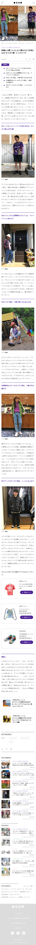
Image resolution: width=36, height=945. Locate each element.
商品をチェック (27, 592)
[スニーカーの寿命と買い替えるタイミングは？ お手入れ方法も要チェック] (5, 842)
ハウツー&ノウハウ (18, 923)
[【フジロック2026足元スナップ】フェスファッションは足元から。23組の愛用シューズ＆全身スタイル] (5, 832)
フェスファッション (25, 738)
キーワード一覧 (27, 886)
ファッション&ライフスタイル (11, 43)
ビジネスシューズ (7, 891)
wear (6, 179)
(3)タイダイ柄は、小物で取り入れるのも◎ (19, 77)
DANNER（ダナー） (26, 891)
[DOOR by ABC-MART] (18, 4)
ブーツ (16, 891)
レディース (21, 889)
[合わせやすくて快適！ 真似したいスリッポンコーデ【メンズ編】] (5, 784)
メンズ (11, 741)
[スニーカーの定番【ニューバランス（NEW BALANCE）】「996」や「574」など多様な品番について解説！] (5, 852)
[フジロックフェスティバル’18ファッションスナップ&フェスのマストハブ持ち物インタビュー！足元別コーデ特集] (5, 774)
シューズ (18, 913)
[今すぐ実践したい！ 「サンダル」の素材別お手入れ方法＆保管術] (5, 862)
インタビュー (6, 889)
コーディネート (13, 738)
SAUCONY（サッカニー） (9, 897)
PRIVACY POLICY (18, 940)
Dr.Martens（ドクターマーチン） (11, 894)
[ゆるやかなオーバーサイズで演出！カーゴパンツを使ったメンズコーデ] (5, 814)
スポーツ (18, 928)
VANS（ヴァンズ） (24, 897)
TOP (2, 43)
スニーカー (29, 889)
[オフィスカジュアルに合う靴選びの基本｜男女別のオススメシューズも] (5, 872)
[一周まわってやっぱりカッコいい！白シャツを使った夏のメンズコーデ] (5, 794)
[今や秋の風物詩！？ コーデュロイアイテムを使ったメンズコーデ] (5, 804)
